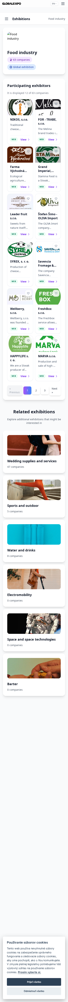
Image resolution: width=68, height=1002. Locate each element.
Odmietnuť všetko (34, 991)
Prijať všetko (34, 981)
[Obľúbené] (28, 104)
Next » (54, 390)
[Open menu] (6, 18)
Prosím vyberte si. (29, 972)
